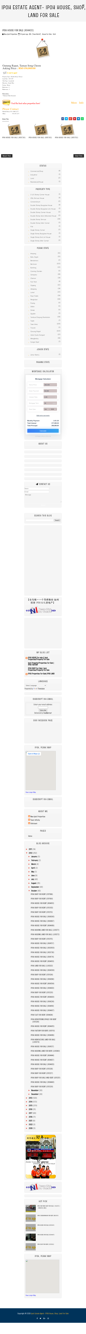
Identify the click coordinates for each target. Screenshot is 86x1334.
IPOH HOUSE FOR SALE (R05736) (14, 137)
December (35, 1094)
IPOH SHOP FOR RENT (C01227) (42, 1073)
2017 (31, 1113)
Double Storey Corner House (40, 212)
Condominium (35, 202)
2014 (31, 1101)
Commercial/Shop (36, 171)
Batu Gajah (34, 257)
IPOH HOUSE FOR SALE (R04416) (42, 1005)
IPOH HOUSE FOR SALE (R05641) (45, 1225)
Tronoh (32, 328)
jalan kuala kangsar (37, 335)
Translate (41, 688)
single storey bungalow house (40, 234)
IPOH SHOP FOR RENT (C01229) (42, 1086)
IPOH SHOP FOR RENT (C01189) (42, 898)
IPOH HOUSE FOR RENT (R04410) (42, 903)
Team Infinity (35, 820)
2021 (31, 1120)
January (34, 856)
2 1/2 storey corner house (39, 195)
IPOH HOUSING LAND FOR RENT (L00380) (45, 1050)
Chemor (33, 278)
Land (32, 178)
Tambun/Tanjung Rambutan (40, 317)
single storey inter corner (39, 241)
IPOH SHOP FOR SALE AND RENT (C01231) (45, 1077)
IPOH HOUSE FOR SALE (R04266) (42, 979)
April (33, 867)
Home (30, 836)
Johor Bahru (34, 355)
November (35, 1090)
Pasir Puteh (34, 296)
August (34, 883)
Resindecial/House (36, 182)
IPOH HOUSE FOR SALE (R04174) (42, 956)
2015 (31, 1105)
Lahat (32, 292)
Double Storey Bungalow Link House (43, 209)
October (34, 890)
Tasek (32, 321)
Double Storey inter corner (40, 223)
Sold (54, 34)
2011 (30, 849)
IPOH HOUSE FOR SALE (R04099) (43, 970)
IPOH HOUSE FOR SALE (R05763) (40, 137)
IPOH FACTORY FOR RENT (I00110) (43, 1030)
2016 (31, 1109)
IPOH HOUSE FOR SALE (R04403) (42, 1064)
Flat (31, 227)
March (33, 864)
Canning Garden (36, 271)
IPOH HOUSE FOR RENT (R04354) (42, 983)
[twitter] (40, 1318)
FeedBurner (47, 713)
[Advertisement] (27, 24)
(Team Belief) (36, 34)
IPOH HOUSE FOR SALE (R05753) (66, 137)
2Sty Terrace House (37, 198)
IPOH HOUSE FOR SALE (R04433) (42, 988)
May (33, 871)
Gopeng (33, 285)
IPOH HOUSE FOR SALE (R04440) (42, 1082)
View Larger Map (31, 792)
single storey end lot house (40, 237)
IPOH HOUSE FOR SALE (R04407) (42, 1010)
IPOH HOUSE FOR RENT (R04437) (42, 1059)
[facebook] (37, 1318)
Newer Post (7, 155)
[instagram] (48, 1318)
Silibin (32, 307)
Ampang (33, 254)
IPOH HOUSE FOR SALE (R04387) (42, 921)
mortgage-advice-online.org (43, 436)
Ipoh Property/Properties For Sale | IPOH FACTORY (41, 663)
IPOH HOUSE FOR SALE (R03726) (42, 952)
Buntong (33, 268)
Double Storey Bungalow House (41, 205)
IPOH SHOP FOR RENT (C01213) (42, 912)
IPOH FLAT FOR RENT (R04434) (42, 1014)
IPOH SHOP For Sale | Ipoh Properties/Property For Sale (38, 669)
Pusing (32, 303)
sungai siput (34, 342)
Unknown (33, 823)
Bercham (33, 264)
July (32, 879)
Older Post (79, 155)
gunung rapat (35, 331)
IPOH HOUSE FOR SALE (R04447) (45, 1235)
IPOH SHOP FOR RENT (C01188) (42, 894)
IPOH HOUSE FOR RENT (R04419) (42, 961)
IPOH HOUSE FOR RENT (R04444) (42, 1055)
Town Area (34, 324)
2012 (31, 853)
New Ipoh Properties (37, 816)
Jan (45, 409)
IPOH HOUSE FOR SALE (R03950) (43, 947)
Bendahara (34, 261)
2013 (31, 1097)
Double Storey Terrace (38, 219)
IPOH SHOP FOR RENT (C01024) (42, 974)
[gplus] (44, 1318)
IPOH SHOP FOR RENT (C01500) (45, 1244)
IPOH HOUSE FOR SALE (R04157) (42, 943)
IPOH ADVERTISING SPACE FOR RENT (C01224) (43, 1020)
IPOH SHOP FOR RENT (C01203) (42, 907)
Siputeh (32, 314)
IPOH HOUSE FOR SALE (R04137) (42, 1046)
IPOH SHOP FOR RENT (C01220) (42, 992)
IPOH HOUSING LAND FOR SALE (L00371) (45, 930)
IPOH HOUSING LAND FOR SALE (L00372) (45, 934)
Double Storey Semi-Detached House (43, 216)
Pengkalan (34, 300)
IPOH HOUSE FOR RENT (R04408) (42, 925)
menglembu (34, 339)
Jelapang (33, 289)
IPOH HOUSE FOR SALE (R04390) (42, 916)
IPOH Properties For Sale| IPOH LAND (41, 673)
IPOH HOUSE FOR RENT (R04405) (42, 1026)
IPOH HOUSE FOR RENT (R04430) (42, 996)
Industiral (33, 175)
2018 (31, 1116)
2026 (52, 409)
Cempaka (33, 275)
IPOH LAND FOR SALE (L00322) (42, 965)
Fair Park (33, 282)
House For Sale (47, 34)
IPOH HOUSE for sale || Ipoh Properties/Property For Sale (38, 658)
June (33, 875)
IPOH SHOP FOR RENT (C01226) (42, 1068)
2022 (31, 1124)
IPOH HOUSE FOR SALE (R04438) (42, 1035)
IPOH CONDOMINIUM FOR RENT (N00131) (47, 1215)
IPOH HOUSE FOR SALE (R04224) (42, 1001)
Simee (32, 310)
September (35, 887)
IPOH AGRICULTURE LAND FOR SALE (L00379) (43, 1040)
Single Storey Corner (37, 230)
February (34, 860)
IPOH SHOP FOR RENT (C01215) (42, 938)
